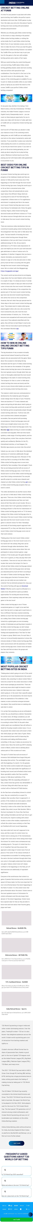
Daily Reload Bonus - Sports (16, 1009)
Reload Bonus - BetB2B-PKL (16, 928)
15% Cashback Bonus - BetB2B (16, 982)
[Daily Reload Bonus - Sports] (16, 999)
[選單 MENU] (2, 2)
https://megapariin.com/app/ (10, 271)
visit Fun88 (17, 1143)
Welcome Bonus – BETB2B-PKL (16, 955)
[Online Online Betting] (16, 3)
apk (27, 482)
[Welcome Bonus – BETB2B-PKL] (16, 945)
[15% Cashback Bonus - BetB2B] (16, 972)
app (17, 328)
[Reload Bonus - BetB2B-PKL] (16, 918)
